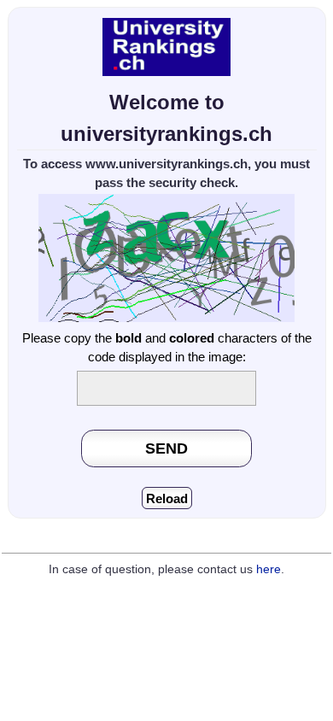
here (268, 569)
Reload (167, 498)
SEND (166, 448)
